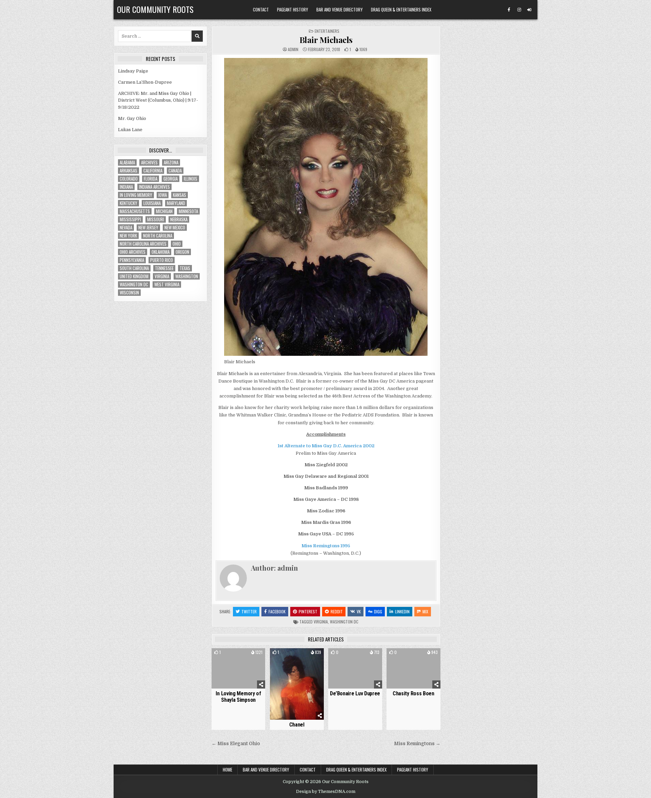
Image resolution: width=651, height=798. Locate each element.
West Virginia (166, 284)
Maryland (176, 203)
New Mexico (174, 227)
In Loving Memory (136, 195)
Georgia (170, 179)
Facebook (277, 611)
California (152, 170)
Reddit (337, 611)
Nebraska (179, 219)
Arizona (171, 162)
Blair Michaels (326, 39)
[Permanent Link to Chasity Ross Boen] (413, 668)
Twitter (249, 611)
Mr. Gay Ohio (132, 118)
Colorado (129, 179)
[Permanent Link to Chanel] (297, 684)
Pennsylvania (132, 260)
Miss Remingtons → (417, 743)
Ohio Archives (132, 252)
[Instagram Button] (519, 9)
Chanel (296, 724)
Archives (149, 162)
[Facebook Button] (509, 9)
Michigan (164, 211)
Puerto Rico (161, 260)
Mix (425, 611)
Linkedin (402, 611)
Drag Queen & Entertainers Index (401, 9)
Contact (261, 9)
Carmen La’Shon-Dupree (145, 82)
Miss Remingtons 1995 (325, 545)
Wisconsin (129, 292)
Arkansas (128, 170)
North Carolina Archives (143, 244)
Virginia (321, 622)
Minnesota (188, 211)
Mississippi (130, 219)
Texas (185, 268)
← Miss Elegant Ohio (236, 743)
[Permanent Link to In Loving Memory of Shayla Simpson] (238, 668)
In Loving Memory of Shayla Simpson (238, 696)
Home (227, 769)
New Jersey (148, 227)
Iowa (162, 195)
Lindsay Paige (133, 71)
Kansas (179, 195)
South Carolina (134, 268)
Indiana (126, 187)
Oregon (182, 252)
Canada (175, 170)
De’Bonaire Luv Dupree (355, 693)
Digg (378, 611)
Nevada (126, 227)
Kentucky (128, 203)
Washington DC (344, 622)
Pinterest (308, 611)
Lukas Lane (130, 129)
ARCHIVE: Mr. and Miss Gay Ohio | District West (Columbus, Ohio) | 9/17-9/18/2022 (158, 100)
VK (359, 611)
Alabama (127, 162)
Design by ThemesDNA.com (325, 791)
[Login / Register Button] (529, 9)
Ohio (177, 244)
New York (128, 235)
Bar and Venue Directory (339, 9)
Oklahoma (161, 252)
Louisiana (152, 203)
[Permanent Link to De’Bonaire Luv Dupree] (355, 668)
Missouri (155, 219)
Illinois (190, 179)
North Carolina (157, 235)
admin (293, 49)
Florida (150, 179)
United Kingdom (134, 276)
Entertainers (327, 31)
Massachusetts (135, 211)
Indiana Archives (154, 187)
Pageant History (292, 9)
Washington (186, 276)
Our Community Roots (155, 9)
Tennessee (164, 268)
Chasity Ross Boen (413, 693)
